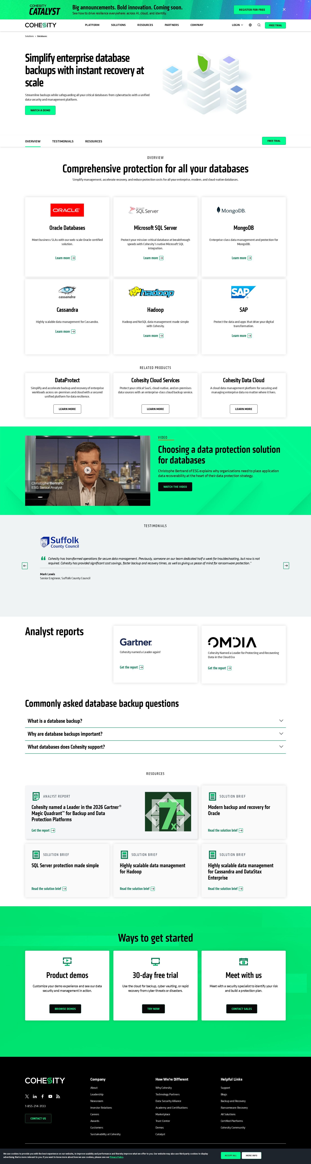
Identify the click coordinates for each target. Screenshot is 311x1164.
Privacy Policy (116, 1157)
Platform (92, 25)
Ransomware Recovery (234, 1107)
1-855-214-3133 (35, 1106)
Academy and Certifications (172, 1107)
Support (225, 1087)
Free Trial (275, 25)
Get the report (129, 667)
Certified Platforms (232, 1121)
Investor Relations (101, 1107)
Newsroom (96, 1101)
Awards (94, 1121)
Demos (160, 1127)
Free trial (274, 141)
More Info (251, 1155)
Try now (153, 1009)
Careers (94, 1114)
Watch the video (175, 487)
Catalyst (160, 1134)
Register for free (252, 10)
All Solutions (228, 1114)
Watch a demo (40, 110)
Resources (145, 25)
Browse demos (65, 1009)
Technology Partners (168, 1094)
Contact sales (242, 1009)
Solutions (118, 25)
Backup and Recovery (233, 1101)
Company (196, 25)
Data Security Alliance (168, 1101)
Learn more (62, 258)
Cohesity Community (233, 1127)
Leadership (96, 1094)
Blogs (224, 1094)
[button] (25, 565)
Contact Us (38, 1118)
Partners (172, 25)
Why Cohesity (164, 1087)
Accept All (231, 1155)
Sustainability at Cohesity (105, 1134)
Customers (96, 1127)
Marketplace (163, 1114)
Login (236, 25)
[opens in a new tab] (27, 1097)
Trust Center (163, 1121)
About (94, 1087)
